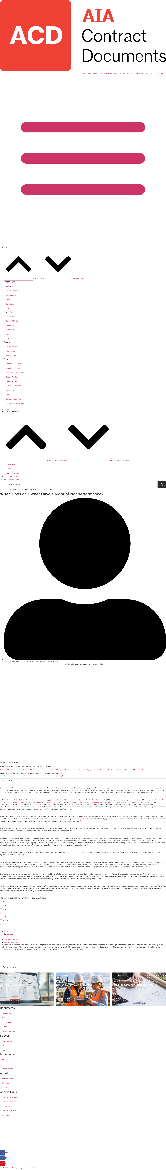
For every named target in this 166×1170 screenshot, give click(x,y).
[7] (87, 845)
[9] (115, 864)
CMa (7, 334)
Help (3, 1050)
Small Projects (11, 330)
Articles (8, 489)
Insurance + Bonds (12, 381)
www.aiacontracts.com (88, 961)
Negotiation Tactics (13, 368)
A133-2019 (11, 968)
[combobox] (81, 484)
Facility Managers (8, 1031)
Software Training (12, 473)
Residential (10, 325)
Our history (6, 1087)
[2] (40, 804)
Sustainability (10, 390)
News (8, 395)
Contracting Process (13, 364)
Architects (5, 1018)
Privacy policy (17, 1168)
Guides (8, 469)
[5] (46, 840)
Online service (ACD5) (144, 73)
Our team (5, 1083)
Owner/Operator (11, 347)
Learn (4, 1045)
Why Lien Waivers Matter (15, 403)
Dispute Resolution (12, 377)
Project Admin (11, 356)
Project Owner (11, 351)
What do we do (7, 1079)
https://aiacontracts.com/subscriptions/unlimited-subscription (42, 776)
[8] (23, 855)
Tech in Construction (13, 386)
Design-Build (10, 316)
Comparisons (10, 464)
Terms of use (30, 1168)
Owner (8, 300)
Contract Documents (109, 73)
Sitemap (5, 1168)
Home (2, 489)
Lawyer (8, 308)
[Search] (162, 484)
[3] (86, 816)
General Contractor (13, 291)
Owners (4, 1027)
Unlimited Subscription (89, 73)
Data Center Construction (15, 372)
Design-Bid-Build (12, 321)
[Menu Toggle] (2, 244)
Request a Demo (8, 1041)
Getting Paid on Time (13, 399)
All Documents (7, 1013)
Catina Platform (126, 73)
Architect (9, 286)
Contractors (6, 1022)
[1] (50, 800)
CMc (7, 339)
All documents (7, 1060)
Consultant (10, 304)
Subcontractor (11, 295)
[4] (81, 821)
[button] (1, 585)
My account (160, 73)
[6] (131, 843)
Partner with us (7, 1069)
